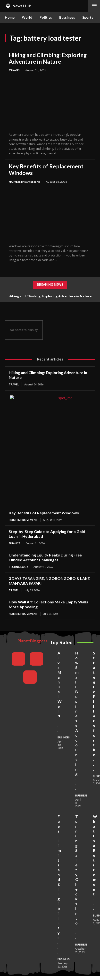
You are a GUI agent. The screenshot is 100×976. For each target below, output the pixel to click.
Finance (14, 543)
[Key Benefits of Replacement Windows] (50, 214)
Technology (18, 566)
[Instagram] (36, 659)
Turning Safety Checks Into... (76, 877)
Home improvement (25, 181)
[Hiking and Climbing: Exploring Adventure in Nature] (50, 103)
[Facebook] (18, 659)
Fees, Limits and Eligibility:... (59, 884)
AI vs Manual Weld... (60, 692)
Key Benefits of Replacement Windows (46, 169)
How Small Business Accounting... (77, 721)
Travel (14, 70)
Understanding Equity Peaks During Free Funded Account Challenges (45, 557)
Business (64, 737)
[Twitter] (30, 677)
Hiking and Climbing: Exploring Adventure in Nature (48, 58)
